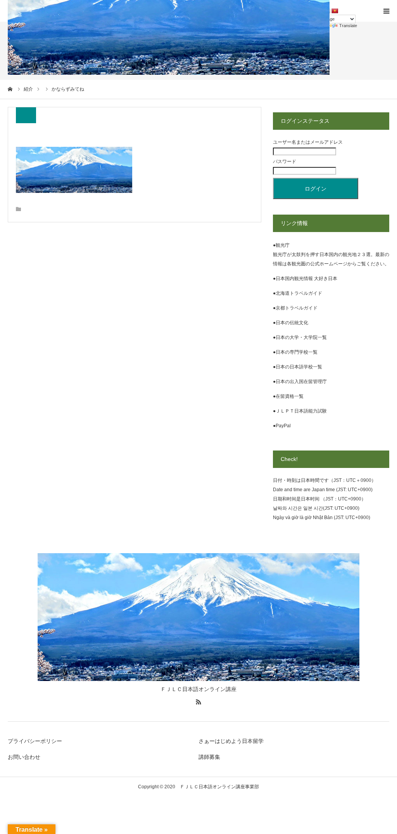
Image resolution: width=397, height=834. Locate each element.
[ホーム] (10, 89)
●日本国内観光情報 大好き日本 (305, 278)
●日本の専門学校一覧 (295, 352)
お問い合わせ (24, 757)
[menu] (386, 11)
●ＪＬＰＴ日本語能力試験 (300, 411)
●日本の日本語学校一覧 (297, 367)
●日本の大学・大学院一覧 (300, 337)
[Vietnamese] (334, 11)
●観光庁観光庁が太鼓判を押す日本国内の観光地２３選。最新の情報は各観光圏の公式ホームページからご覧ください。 (331, 254)
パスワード (284, 161)
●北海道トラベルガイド (297, 293)
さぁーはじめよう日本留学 (231, 741)
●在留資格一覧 (288, 396)
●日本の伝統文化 (290, 322)
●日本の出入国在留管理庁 (300, 381)
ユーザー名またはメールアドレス (308, 142)
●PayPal (282, 425)
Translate (348, 25)
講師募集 (209, 757)
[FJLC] (198, 679)
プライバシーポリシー (35, 741)
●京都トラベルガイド (295, 308)
